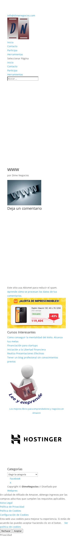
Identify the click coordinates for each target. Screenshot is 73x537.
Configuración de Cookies (14, 514)
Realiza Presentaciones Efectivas (25, 353)
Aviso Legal (6, 502)
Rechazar (6, 530)
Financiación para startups (22, 345)
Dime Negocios (20, 175)
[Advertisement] (36, 118)
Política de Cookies (10, 510)
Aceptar (18, 530)
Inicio (10, 42)
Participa (12, 50)
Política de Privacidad (12, 506)
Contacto (12, 46)
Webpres (12, 490)
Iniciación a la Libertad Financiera (26, 349)
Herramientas (15, 54)
